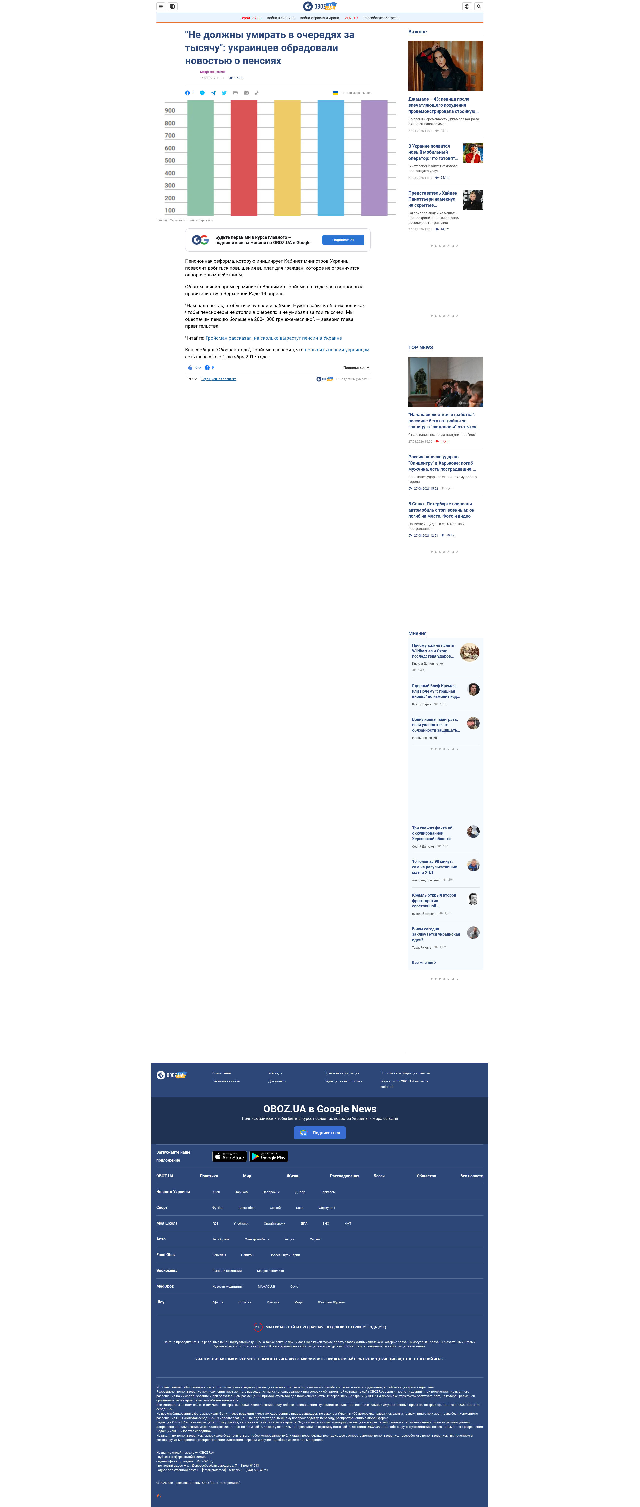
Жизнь (293, 1176)
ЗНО (326, 1223)
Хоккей (275, 1208)
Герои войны (251, 18)
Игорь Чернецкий (424, 738)
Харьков (241, 1192)
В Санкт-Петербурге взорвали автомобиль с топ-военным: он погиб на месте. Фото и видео (441, 510)
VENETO (351, 18)
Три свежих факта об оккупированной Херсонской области (432, 833)
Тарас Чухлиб (422, 947)
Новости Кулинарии (285, 1255)
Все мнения (422, 962)
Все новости (472, 1176)
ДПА (304, 1223)
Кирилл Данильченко (427, 663)
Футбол (218, 1208)
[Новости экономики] (325, 380)
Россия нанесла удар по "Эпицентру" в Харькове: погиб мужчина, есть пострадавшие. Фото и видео (440, 463)
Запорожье (271, 1192)
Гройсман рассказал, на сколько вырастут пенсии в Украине (274, 338)
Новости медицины (227, 1286)
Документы (277, 1081)
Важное (417, 32)
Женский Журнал (331, 1302)
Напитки (247, 1255)
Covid (294, 1286)
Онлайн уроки (275, 1223)
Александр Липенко (426, 880)
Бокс (300, 1208)
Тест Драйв (221, 1239)
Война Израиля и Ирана (319, 18)
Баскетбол (247, 1208)
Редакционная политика (219, 379)
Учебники (241, 1223)
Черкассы (328, 1192)
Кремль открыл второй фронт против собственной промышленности (434, 901)
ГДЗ (215, 1223)
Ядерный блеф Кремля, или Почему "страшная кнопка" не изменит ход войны (434, 691)
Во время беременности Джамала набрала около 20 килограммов (443, 121)
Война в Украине (280, 18)
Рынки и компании (227, 1271)
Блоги (379, 1176)
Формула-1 (327, 1208)
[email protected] (214, 1470)
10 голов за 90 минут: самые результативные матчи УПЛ (434, 867)
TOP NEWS (420, 347)
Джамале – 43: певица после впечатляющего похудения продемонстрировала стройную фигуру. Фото (442, 105)
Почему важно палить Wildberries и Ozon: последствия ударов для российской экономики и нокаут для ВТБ (433, 651)
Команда (275, 1073)
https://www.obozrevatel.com (321, 1387)
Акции (290, 1239)
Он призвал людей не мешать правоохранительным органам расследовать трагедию (434, 218)
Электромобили (257, 1239)
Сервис (315, 1239)
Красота (273, 1302)
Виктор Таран (422, 704)
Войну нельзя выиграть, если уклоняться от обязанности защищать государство (435, 725)
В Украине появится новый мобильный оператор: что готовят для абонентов (431, 152)
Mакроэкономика (213, 72)
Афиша (217, 1302)
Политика (209, 1176)
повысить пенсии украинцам (337, 350)
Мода (298, 1302)
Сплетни (245, 1302)
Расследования (345, 1176)
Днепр (300, 1192)
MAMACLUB (266, 1286)
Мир (247, 1176)
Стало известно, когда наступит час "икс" (442, 435)
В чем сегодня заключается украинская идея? (436, 934)
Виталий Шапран (424, 914)
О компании (221, 1073)
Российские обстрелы (382, 18)
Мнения (417, 633)
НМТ (348, 1223)
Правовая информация (342, 1073)
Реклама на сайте (226, 1081)
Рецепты (219, 1255)
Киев (216, 1192)
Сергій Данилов (423, 846)
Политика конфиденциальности (405, 1073)
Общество (426, 1176)
